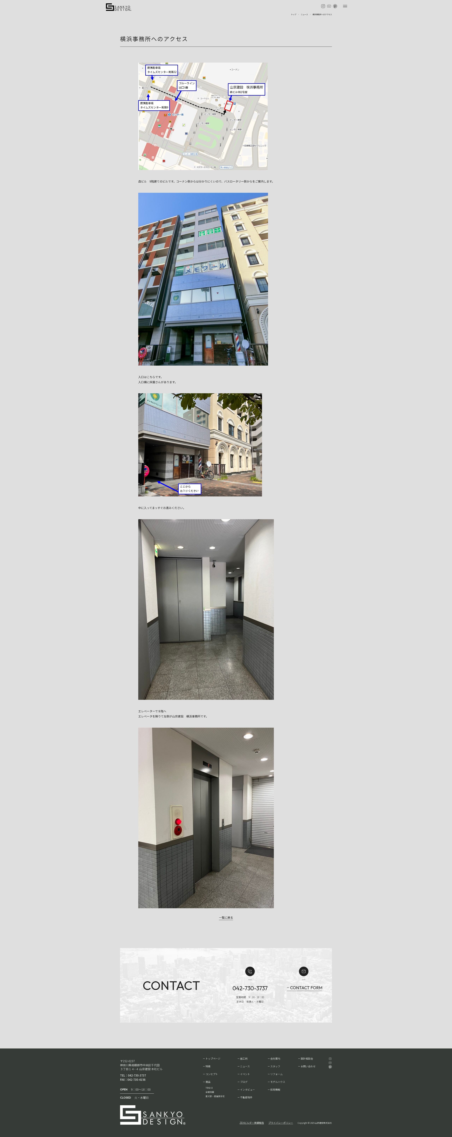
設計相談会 (307, 1058)
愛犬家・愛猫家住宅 (215, 1096)
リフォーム (276, 1074)
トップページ (213, 1058)
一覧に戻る (226, 917)
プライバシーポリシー (280, 1122)
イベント (245, 1074)
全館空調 (210, 1091)
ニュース (245, 1066)
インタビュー (247, 1089)
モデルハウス (277, 1082)
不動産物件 (246, 1097)
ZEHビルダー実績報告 (252, 1122)
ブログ (244, 1082)
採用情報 (275, 1089)
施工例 (244, 1058)
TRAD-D (209, 1087)
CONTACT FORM (306, 988)
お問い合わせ (308, 1066)
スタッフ (275, 1066)
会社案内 (275, 1058)
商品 (208, 1082)
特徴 (208, 1066)
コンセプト (212, 1074)
